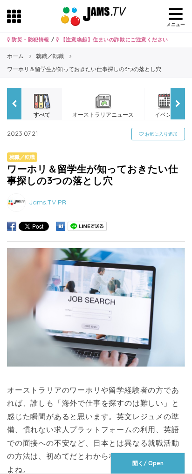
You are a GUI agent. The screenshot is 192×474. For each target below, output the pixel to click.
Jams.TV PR (47, 202)
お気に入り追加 (161, 134)
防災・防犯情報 (29, 39)
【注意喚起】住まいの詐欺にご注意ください (113, 39)
